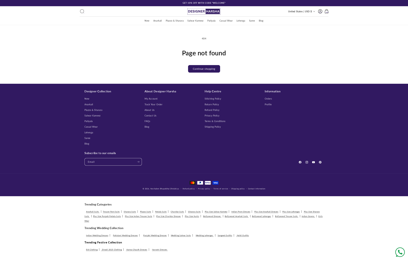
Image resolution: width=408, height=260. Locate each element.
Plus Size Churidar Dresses (168, 216)
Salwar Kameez (92, 115)
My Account (151, 98)
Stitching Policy (213, 98)
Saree (87, 138)
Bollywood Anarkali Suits (237, 216)
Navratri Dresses (160, 249)
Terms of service (220, 189)
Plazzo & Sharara (93, 110)
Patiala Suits (161, 211)
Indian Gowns (308, 216)
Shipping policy (238, 189)
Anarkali (88, 104)
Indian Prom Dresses (240, 211)
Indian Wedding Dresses (97, 235)
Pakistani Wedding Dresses (125, 235)
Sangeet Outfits (225, 235)
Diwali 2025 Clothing (111, 249)
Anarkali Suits (92, 211)
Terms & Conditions (215, 121)
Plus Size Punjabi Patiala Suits (107, 216)
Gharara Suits (194, 211)
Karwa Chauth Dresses (136, 249)
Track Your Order (154, 104)
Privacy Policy (212, 115)
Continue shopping (204, 68)
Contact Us (151, 115)
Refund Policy (212, 110)
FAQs (147, 121)
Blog (86, 143)
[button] (82, 11)
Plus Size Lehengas (291, 211)
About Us (150, 110)
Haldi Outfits (242, 235)
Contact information (256, 189)
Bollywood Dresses (212, 216)
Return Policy (212, 104)
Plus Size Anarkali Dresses (266, 211)
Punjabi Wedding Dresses (155, 235)
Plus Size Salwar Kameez (216, 211)
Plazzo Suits (145, 211)
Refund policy (189, 189)
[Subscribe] (138, 162)
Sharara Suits (130, 211)
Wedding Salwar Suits (181, 235)
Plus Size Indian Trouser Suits (138, 216)
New (86, 98)
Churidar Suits (177, 211)
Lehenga (88, 132)
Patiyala (88, 121)
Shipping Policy (213, 126)
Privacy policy (204, 189)
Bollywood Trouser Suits (286, 216)
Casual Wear (91, 126)
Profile (268, 104)
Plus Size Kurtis (192, 216)
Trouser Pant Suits (111, 211)
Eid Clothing (92, 249)
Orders (268, 98)
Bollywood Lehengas (261, 216)
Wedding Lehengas (205, 235)
